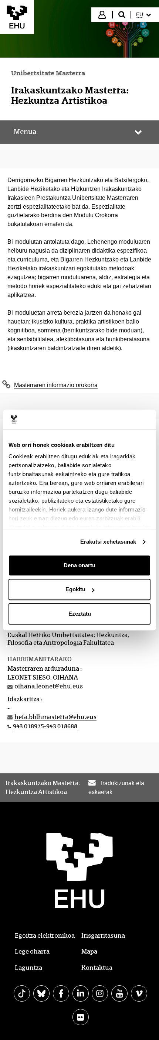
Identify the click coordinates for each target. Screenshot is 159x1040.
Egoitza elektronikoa (45, 935)
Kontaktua (96, 967)
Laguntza (28, 967)
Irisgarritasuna (103, 935)
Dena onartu (79, 565)
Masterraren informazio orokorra (56, 385)
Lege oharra (32, 951)
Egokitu (75, 589)
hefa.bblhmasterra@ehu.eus (55, 717)
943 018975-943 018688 (45, 726)
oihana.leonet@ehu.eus (48, 686)
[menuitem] (144, 14)
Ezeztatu (79, 613)
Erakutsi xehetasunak (108, 541)
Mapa (89, 951)
